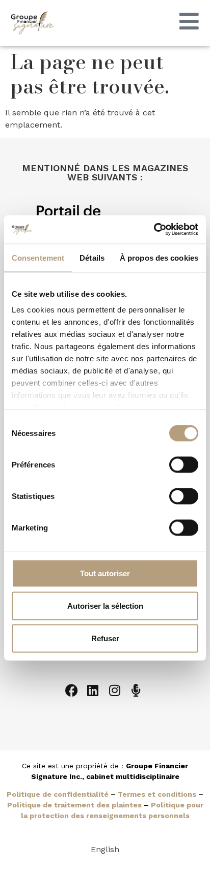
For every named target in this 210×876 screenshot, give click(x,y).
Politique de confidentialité (58, 794)
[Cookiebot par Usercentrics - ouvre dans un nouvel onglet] (153, 229)
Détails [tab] (92, 257)
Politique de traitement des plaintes (74, 805)
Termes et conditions (157, 794)
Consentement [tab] (38, 257)
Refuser (105, 638)
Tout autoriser (105, 573)
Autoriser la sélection (105, 605)
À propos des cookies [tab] (159, 257)
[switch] (183, 464)
